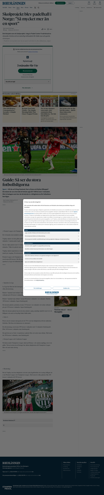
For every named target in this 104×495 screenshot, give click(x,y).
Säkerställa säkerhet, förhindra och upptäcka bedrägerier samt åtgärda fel (42, 255)
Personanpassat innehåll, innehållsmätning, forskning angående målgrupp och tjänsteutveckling (47, 239)
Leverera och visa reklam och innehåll (33, 258)
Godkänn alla (66, 288)
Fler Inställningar (38, 288)
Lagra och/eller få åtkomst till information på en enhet (37, 233)
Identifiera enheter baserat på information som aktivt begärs (39, 249)
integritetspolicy (40, 280)
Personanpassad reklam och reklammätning (35, 236)
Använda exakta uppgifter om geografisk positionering (37, 245)
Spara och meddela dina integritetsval (33, 262)
